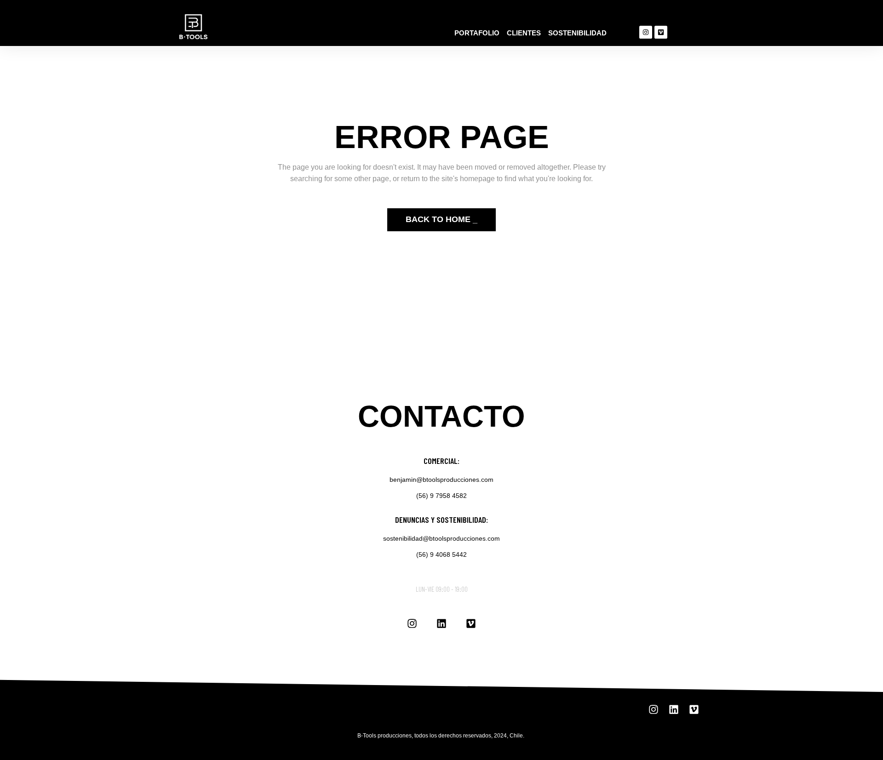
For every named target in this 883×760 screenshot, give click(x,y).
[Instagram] (645, 32)
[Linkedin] (441, 623)
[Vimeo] (660, 32)
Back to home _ (441, 219)
